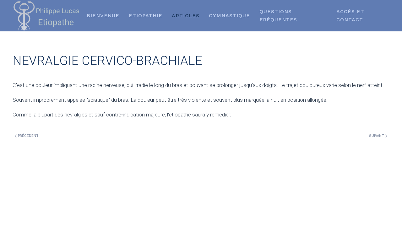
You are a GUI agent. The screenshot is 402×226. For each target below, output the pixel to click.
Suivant (377, 136)
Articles (185, 16)
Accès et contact (350, 15)
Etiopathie (145, 16)
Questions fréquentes (278, 15)
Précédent (28, 136)
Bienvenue (103, 16)
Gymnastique (229, 16)
